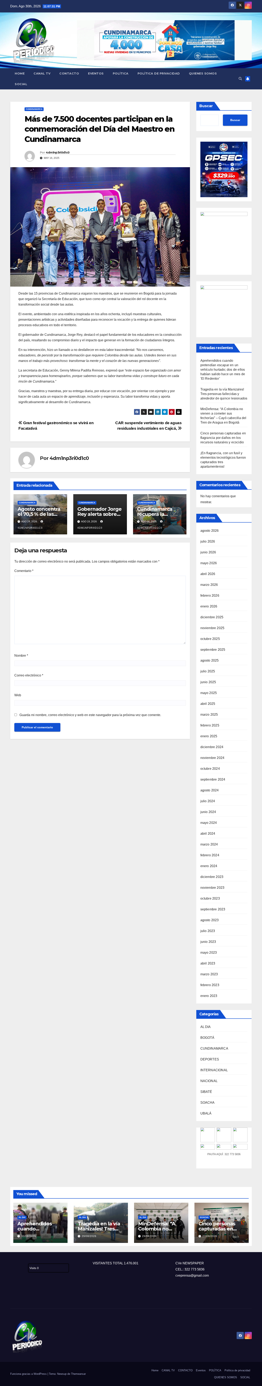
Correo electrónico (28, 675)
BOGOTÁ (207, 1037)
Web (17, 695)
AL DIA (205, 1027)
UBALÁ (206, 1113)
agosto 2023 (209, 920)
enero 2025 (208, 736)
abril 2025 (207, 703)
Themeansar (78, 1373)
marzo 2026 (209, 584)
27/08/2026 (209, 1236)
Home (20, 73)
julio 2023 (207, 931)
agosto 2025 (209, 660)
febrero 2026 (209, 595)
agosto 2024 (209, 790)
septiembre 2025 (212, 649)
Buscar (206, 106)
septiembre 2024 (212, 779)
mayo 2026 (208, 563)
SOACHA (207, 1102)
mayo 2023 (208, 952)
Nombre (21, 655)
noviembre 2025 (212, 628)
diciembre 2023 (212, 877)
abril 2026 (207, 574)
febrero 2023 (209, 985)
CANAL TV (42, 73)
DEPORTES (209, 1059)
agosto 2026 (209, 530)
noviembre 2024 (212, 758)
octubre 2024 (210, 768)
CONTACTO (69, 73)
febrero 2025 (209, 725)
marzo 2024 (209, 844)
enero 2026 (208, 606)
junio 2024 (208, 812)
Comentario (23, 571)
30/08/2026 (28, 1236)
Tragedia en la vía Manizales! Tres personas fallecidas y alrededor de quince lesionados (223, 394)
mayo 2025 (208, 693)
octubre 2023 (210, 898)
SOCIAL (21, 84)
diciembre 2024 (212, 747)
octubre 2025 (210, 639)
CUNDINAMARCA (34, 109)
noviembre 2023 (212, 887)
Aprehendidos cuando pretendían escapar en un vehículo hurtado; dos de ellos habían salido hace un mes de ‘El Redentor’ (222, 369)
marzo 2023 (209, 974)
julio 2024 (207, 801)
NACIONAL (209, 1081)
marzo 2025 (209, 714)
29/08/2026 (89, 1236)
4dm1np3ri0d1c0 (57, 152)
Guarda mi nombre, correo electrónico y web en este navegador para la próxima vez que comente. (90, 715)
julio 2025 (207, 671)
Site (20, 1295)
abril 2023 (207, 963)
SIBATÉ (206, 1091)
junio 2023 (208, 941)
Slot (13, 1295)
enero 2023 (208, 996)
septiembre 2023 (212, 909)
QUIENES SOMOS (203, 73)
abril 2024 (207, 833)
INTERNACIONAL (214, 1070)
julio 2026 (207, 541)
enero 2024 (208, 866)
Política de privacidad (159, 73)
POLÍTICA (121, 73)
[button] (240, 78)
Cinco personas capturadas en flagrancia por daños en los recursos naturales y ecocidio (223, 438)
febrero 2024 (209, 855)
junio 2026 (208, 552)
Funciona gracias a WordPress (28, 1373)
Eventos (96, 73)
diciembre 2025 (212, 617)
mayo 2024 (208, 822)
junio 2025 (208, 682)
